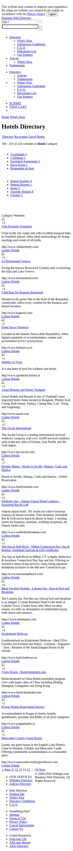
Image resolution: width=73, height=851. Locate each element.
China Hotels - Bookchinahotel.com (24, 672)
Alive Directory (19, 846)
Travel (32, 136)
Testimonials (17, 65)
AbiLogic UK (18, 839)
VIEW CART (18, 106)
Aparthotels (18, 154)
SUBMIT (15, 103)
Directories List (26, 51)
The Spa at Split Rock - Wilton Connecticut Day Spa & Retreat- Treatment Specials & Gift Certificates (35, 548)
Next (42, 769)
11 (12, 769)
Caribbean (17, 157)
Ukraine (16, 195)
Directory (15, 37)
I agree (52, 14)
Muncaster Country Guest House (22, 738)
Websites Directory (21, 780)
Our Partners (25, 54)
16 (36, 769)
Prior (7, 769)
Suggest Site (17, 794)
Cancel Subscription (21, 825)
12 (16, 769)
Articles (14, 58)
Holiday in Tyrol (12, 362)
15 (28, 769)
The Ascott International (16, 428)
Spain (15, 188)
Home (5, 117)
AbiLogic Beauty (20, 842)
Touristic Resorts (21, 191)
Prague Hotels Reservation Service (23, 707)
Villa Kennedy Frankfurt (17, 226)
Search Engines (21, 181)
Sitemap (14, 814)
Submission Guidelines (31, 44)
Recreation (21, 136)
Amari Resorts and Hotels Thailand (23, 389)
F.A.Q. (21, 47)
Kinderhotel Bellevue (15, 633)
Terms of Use (17, 818)
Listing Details (10, 250)
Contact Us (16, 828)
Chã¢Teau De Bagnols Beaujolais (22, 292)
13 (20, 769)
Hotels (41, 136)
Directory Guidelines (22, 801)
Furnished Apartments (25, 161)
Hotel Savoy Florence (15, 327)
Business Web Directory (16, 18)
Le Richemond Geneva (16, 261)
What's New (24, 40)
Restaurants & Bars (22, 168)
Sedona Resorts (21, 184)
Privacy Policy (36, 14)
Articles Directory (20, 784)
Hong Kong (18, 165)
